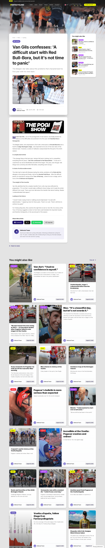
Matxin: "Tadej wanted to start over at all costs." (24, 0)
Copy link (49, 222)
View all (92, 260)
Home (13, 37)
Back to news (15, 246)
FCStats (57, 4)
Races (46, 4)
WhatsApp (38, 222)
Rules (40, 4)
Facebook (19, 222)
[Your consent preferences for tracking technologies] (98, 546)
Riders (51, 4)
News (31, 4)
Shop (36, 4)
